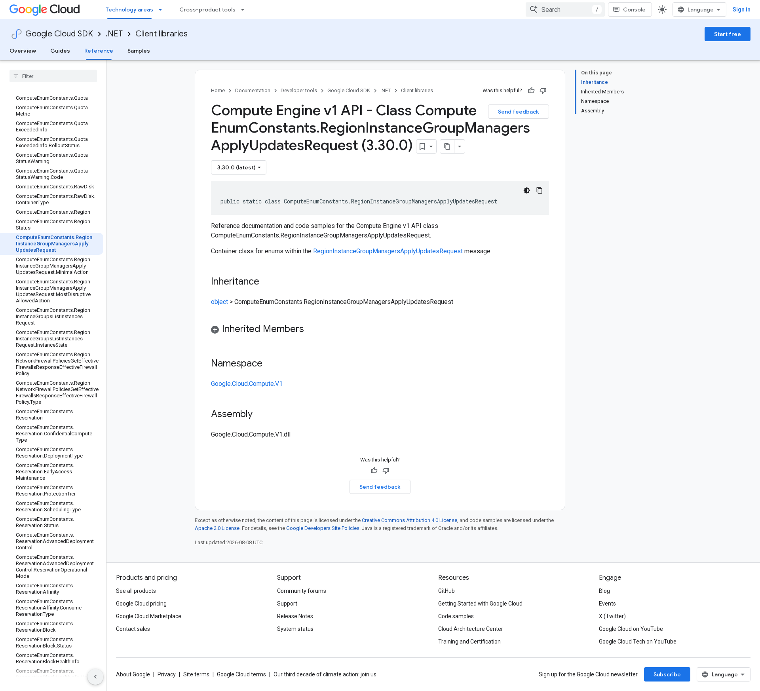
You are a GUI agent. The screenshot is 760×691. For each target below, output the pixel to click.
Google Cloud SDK (59, 34)
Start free (727, 34)
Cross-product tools (207, 9)
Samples (138, 50)
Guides (60, 50)
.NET (114, 34)
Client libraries (161, 34)
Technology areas (129, 9)
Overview (23, 50)
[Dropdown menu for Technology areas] (162, 9)
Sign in (741, 9)
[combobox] (565, 9)
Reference (98, 50)
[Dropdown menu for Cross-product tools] (245, 9)
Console (634, 9)
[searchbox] (53, 76)
